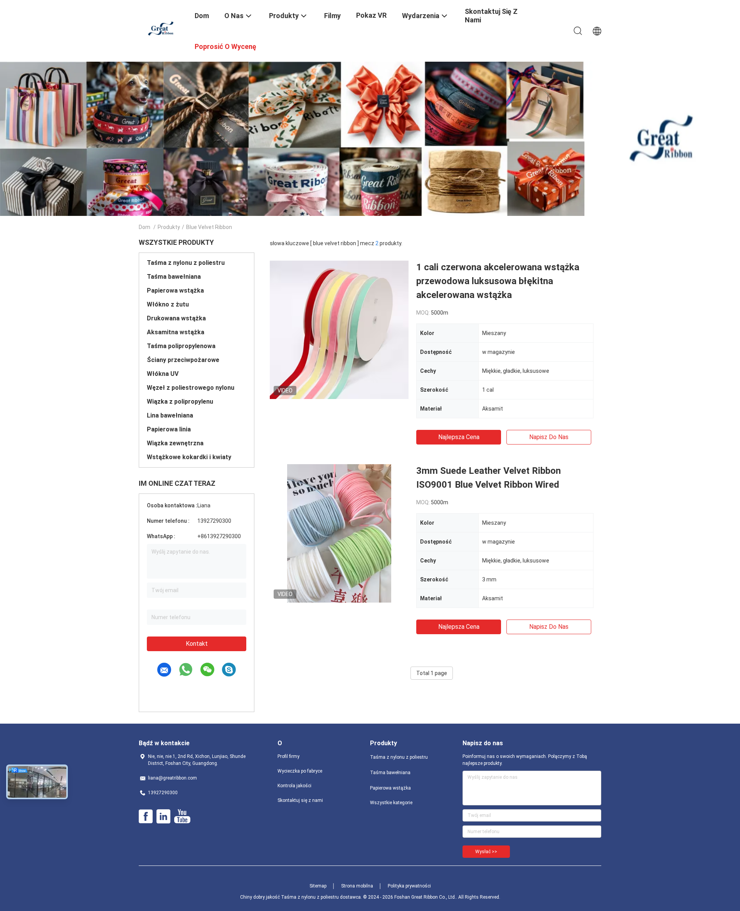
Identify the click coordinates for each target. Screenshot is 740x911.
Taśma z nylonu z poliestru (186, 262)
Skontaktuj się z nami (300, 800)
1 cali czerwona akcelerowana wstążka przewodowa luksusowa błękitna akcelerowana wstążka (497, 281)
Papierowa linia (169, 429)
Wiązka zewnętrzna (175, 443)
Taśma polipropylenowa (181, 346)
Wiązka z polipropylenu (180, 401)
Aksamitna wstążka (175, 332)
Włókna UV (162, 373)
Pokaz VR (371, 15)
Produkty (169, 227)
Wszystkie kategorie (391, 802)
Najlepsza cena (458, 437)
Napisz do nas (548, 437)
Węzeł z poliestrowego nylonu (190, 387)
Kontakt (197, 643)
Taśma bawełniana (174, 276)
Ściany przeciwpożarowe (183, 360)
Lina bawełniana (170, 415)
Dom (144, 227)
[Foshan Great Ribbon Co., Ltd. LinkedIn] (163, 816)
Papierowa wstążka (175, 290)
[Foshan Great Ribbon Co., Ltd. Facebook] (146, 816)
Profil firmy (288, 756)
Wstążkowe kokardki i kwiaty (189, 457)
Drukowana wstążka (176, 318)
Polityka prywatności (409, 886)
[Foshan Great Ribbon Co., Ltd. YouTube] (182, 816)
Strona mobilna (357, 886)
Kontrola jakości (294, 785)
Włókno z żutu (168, 304)
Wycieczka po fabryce (300, 771)
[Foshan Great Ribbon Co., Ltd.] (162, 28)
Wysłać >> (486, 851)
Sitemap (317, 886)
